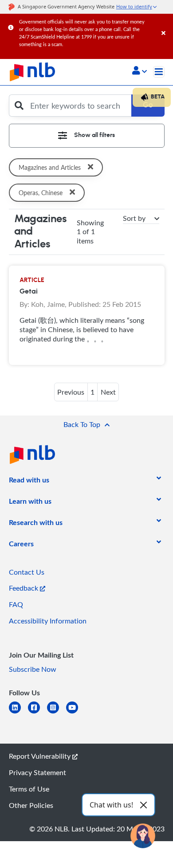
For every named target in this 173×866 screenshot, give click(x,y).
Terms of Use (29, 789)
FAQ (16, 604)
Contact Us (26, 572)
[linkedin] (18, 712)
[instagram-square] (56, 712)
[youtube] (75, 712)
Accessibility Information (47, 621)
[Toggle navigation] (159, 72)
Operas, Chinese (41, 192)
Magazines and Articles (50, 167)
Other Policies (31, 805)
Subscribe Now (32, 669)
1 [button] (92, 392)
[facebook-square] (37, 712)
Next (108, 392)
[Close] (166, 24)
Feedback (24, 588)
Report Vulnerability (40, 756)
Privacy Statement (37, 772)
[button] (139, 71)
